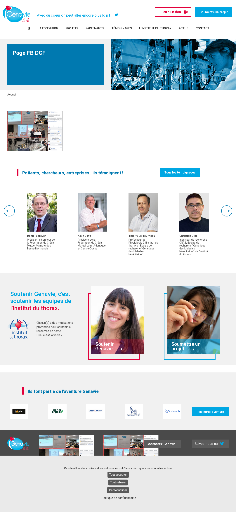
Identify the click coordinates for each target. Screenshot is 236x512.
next (226, 210)
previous (9, 210)
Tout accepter (118, 474)
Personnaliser (118, 490)
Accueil (11, 94)
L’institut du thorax (155, 28)
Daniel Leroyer (36, 235)
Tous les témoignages (179, 172)
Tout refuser (118, 482)
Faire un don (171, 12)
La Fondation (48, 28)
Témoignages (122, 28)
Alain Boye (84, 235)
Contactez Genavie (161, 444)
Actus (183, 28)
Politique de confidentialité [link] (118, 498)
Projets (71, 28)
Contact (202, 28)
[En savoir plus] (42, 212)
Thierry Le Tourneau (142, 235)
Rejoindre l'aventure (210, 412)
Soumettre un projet (214, 12)
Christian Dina (188, 235)
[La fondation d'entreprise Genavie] (16, 14)
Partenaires (95, 28)
